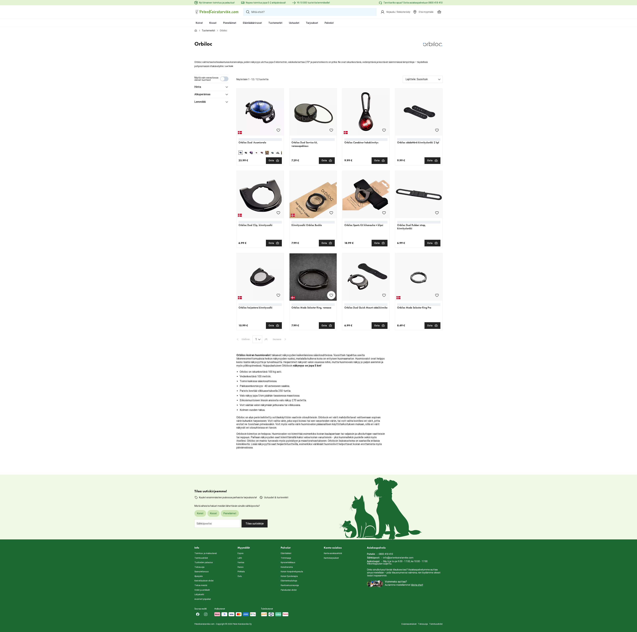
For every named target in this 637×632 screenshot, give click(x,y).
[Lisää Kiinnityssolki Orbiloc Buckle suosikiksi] (331, 213)
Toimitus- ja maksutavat (205, 553)
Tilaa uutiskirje (255, 523)
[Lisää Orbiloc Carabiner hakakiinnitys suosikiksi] (384, 130)
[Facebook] (197, 614)
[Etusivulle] (195, 30)
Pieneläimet (229, 23)
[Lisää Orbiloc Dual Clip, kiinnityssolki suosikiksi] (278, 213)
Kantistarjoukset (331, 558)
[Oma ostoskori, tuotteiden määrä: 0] (439, 12)
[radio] (241, 153)
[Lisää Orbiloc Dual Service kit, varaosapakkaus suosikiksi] (331, 130)
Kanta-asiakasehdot (333, 553)
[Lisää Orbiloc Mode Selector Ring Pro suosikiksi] (437, 295)
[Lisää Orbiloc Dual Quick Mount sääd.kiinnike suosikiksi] (384, 295)
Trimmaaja (286, 558)
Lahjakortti (199, 594)
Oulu (240, 576)
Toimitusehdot (201, 558)
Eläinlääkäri (286, 553)
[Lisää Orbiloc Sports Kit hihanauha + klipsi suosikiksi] (384, 213)
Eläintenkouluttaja (289, 581)
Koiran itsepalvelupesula (292, 571)
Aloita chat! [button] (417, 585)
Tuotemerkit (275, 23)
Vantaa (241, 562)
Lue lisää (229, 66)
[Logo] (216, 12)
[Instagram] (205, 614)
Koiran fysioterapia (289, 576)
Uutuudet (294, 23)
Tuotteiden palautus (203, 562)
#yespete (198, 576)
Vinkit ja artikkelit (202, 590)
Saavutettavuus (201, 571)
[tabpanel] (318, 263)
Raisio (240, 567)
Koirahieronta (287, 567)
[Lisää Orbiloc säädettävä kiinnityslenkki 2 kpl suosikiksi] (437, 130)
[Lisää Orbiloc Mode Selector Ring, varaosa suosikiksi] (331, 295)
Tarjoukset (312, 23)
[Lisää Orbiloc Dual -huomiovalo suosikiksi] (278, 130)
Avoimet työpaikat (202, 599)
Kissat (212, 23)
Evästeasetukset (409, 624)
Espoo (240, 553)
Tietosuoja (199, 567)
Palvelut (329, 23)
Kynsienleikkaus (288, 562)
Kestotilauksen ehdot (203, 581)
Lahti (240, 558)
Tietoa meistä (200, 585)
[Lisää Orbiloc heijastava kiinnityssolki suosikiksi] (278, 295)
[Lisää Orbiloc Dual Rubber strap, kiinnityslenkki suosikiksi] (437, 213)
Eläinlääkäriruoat (252, 23)
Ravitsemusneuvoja (290, 585)
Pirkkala (241, 571)
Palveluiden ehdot (289, 590)
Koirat (199, 23)
